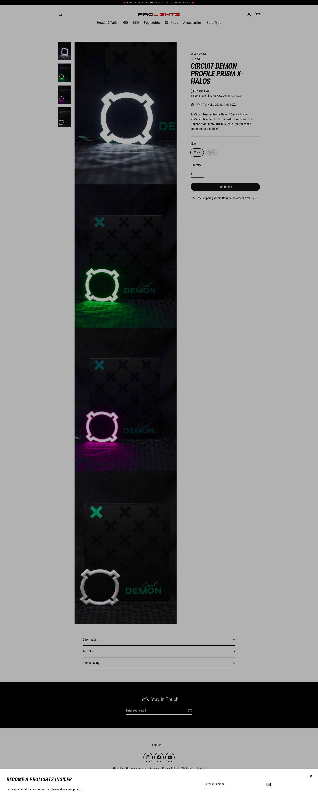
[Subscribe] (268, 784)
